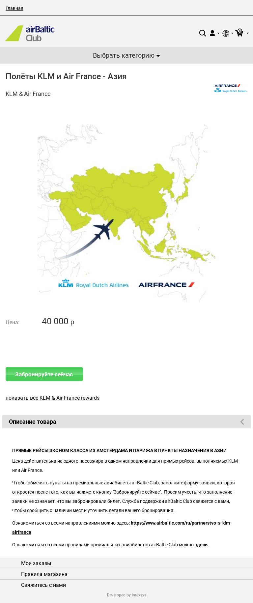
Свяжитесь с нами (43, 585)
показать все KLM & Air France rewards (52, 398)
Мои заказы (36, 563)
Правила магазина (44, 574)
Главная (14, 8)
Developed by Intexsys (126, 595)
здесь (201, 545)
